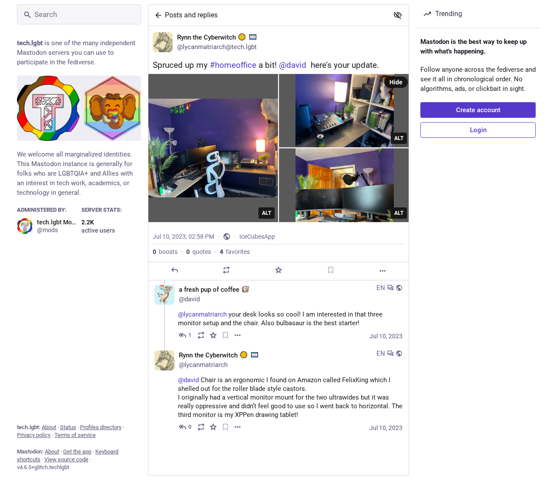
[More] (382, 271)
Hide (396, 82)
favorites (235, 251)
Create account (478, 110)
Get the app (77, 451)
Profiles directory (100, 427)
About (49, 427)
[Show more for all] (398, 15)
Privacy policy (33, 435)
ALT (266, 213)
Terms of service (75, 435)
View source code (66, 459)
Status (68, 427)
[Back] (156, 15)
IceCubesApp (257, 236)
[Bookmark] (330, 270)
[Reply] (174, 270)
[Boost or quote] (226, 270)
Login (478, 130)
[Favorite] (278, 270)
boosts (165, 251)
